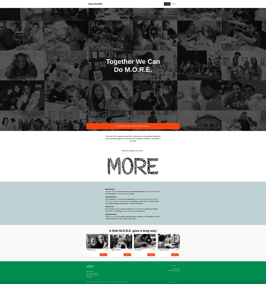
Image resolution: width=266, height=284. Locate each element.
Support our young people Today (133, 126)
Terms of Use (111, 281)
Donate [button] (103, 254)
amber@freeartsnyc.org (174, 270)
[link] (95, 4)
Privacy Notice (105, 281)
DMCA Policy (125, 281)
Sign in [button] (174, 4)
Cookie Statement (118, 281)
